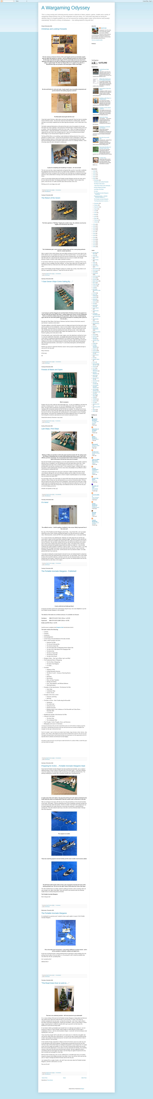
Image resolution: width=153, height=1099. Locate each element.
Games (94, 302)
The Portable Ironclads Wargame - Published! (58, 571)
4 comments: (58, 905)
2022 (94, 178)
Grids (94, 303)
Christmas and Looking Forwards (54, 29)
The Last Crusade (95, 383)
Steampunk (95, 380)
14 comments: (58, 563)
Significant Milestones (95, 370)
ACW (94, 271)
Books (93, 515)
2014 (94, 237)
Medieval (95, 321)
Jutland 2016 (95, 310)
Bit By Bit (93, 431)
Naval (94, 334)
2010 (94, 244)
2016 (94, 233)
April (95, 216)
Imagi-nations (96, 308)
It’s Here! (44, 502)
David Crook (103, 28)
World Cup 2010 (96, 406)
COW (94, 287)
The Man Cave (95, 452)
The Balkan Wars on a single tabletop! (95, 422)
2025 (94, 173)
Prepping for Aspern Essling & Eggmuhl (95, 472)
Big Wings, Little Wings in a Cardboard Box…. (105, 99)
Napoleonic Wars (96, 331)
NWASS (94, 336)
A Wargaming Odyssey (65, 7)
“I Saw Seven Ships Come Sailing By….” (57, 282)
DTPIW (94, 293)
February (96, 220)
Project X (95, 349)
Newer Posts (44, 1077)
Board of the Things (103, 117)
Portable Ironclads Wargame (95, 346)
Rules (94, 362)
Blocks (94, 282)
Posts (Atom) (50, 1080)
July (95, 210)
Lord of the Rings (96, 316)
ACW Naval (47, 275)
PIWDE (94, 343)
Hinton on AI (94, 480)
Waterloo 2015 (96, 404)
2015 (94, 235)
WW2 (94, 411)
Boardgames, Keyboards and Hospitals (104, 127)
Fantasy (94, 297)
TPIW (94, 397)
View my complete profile (97, 40)
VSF (94, 402)
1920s (94, 262)
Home (64, 1077)
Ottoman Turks (96, 340)
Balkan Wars (95, 281)
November (96, 203)
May (95, 214)
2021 (94, 224)
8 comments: (58, 420)
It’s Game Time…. (103, 157)
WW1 (94, 409)
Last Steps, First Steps (50, 429)
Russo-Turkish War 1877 (96, 364)
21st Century (95, 270)
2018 (94, 229)
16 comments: (58, 361)
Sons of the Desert (95, 376)
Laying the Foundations (95, 314)
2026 (94, 171)
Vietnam (94, 400)
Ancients (95, 279)
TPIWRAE (95, 399)
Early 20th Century (95, 295)
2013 (94, 239)
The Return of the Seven (50, 198)
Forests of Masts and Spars (52, 370)
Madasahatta (95, 319)
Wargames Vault (60, 627)
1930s (94, 264)
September (96, 207)
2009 (94, 246)
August (95, 209)
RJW (94, 357)
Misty (94, 326)
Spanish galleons (95, 439)
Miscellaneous (48, 191)
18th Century (95, 259)
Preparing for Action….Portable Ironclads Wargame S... (100, 197)
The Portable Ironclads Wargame (54, 913)
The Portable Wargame (95, 390)
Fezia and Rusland (95, 300)
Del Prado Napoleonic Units (96, 290)
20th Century (95, 268)
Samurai (95, 366)
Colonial (95, 285)
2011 (94, 243)
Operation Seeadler (95, 338)
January (96, 222)
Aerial (94, 277)
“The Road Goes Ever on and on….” (55, 983)
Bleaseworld (95, 444)
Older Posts (83, 1077)
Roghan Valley (96, 359)
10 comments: (58, 190)
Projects (94, 350)
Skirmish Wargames (95, 373)
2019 (94, 228)
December (96, 180)
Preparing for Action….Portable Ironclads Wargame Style (63, 766)
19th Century (95, 265)
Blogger (82, 1088)
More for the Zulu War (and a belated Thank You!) (105, 148)
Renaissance (96, 355)
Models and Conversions (95, 328)
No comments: (58, 494)
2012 (94, 241)
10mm (94, 255)
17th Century (95, 257)
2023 (94, 176)
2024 (94, 174)
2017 (94, 231)
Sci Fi (94, 368)
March (95, 218)
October (96, 205)
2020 (94, 226)
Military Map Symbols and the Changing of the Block (105, 79)
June (95, 212)
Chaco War (95, 284)
